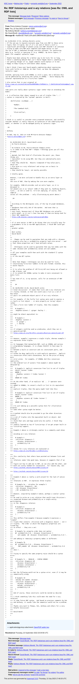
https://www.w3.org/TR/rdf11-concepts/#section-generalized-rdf (39, 333)
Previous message (42, 18)
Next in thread (63, 18)
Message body (25, 16)
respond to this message (27, 670)
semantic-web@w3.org (39, 3)
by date (37, 672)
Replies (11, 21)
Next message (28, 18)
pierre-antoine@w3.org (37, 26)
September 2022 (55, 3)
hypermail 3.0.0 (32, 678)
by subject (52, 672)
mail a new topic (43, 670)
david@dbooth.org (25, 33)
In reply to (53, 18)
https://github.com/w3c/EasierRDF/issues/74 (31, 467)
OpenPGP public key (41, 627)
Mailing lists (18, 3)
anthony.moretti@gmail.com (31, 31)
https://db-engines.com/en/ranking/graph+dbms (30, 217)
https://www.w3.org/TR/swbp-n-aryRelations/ (31, 451)
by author (60, 672)
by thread (44, 672)
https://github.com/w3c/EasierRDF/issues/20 (31, 471)
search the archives (38, 675)
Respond (35, 16)
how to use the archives (21, 675)
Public (26, 3)
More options (44, 16)
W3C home (8, 3)
